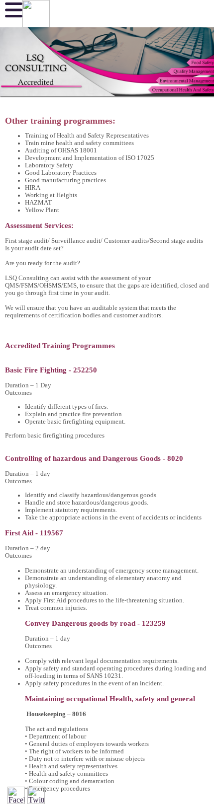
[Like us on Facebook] (16, 795)
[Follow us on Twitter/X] (36, 795)
